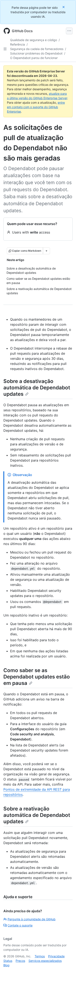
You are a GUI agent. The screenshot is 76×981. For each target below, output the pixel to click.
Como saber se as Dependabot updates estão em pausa (36, 676)
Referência (17, 44)
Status (7, 960)
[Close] (64, 6)
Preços (20, 960)
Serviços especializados (45, 960)
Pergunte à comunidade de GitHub (32, 919)
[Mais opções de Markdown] (46, 250)
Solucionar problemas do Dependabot (36, 53)
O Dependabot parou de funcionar (34, 58)
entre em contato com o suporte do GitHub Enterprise (36, 107)
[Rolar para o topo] (66, 971)
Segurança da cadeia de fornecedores (36, 49)
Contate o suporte (20, 925)
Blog (6, 965)
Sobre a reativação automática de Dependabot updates (36, 815)
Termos (40, 956)
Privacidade (56, 956)
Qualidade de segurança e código (33, 40)
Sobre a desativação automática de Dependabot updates (36, 387)
